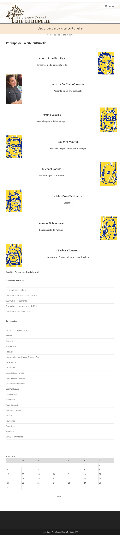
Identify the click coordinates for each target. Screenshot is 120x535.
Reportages (11, 426)
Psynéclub (10, 421)
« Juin (59, 496)
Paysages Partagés (14, 410)
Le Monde (10, 367)
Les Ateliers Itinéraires (15, 378)
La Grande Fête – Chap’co (17, 290)
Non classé (10, 399)
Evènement (11, 346)
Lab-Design (11, 362)
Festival (9, 351)
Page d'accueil (12, 405)
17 (8, 478)
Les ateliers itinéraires (15, 383)
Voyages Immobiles (14, 436)
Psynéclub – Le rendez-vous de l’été (21, 306)
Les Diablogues (12, 389)
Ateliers (9, 335)
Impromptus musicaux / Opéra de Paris (23, 357)
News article (11, 394)
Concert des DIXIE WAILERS (18, 311)
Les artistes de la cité (15, 373)
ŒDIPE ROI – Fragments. (16, 300)
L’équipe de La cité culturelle (62, 34)
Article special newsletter (16, 330)
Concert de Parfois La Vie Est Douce (21, 295)
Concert (9, 341)
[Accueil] (47, 34)
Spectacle (10, 431)
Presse (9, 415)
